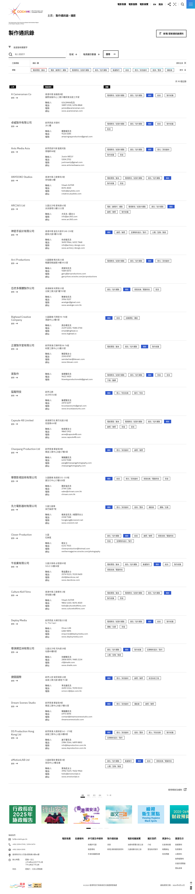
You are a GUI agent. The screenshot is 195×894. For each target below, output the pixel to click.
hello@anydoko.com (71, 191)
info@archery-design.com (73, 245)
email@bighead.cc (70, 330)
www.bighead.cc (69, 333)
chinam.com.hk (68, 494)
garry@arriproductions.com (74, 273)
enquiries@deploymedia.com (75, 634)
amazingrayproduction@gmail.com (77, 136)
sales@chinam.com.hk (72, 491)
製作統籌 (170, 95)
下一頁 (109, 795)
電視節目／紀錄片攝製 (80, 70)
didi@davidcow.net (70, 577)
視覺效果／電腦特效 (142, 289)
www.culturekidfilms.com (73, 608)
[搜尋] (37, 54)
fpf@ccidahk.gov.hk (19, 839)
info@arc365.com (69, 216)
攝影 (34, 63)
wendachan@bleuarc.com (73, 359)
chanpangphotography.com (74, 465)
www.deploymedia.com (72, 636)
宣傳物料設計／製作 (138, 232)
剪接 (121, 155)
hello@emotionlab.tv (71, 773)
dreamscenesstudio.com (73, 719)
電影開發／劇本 (39, 70)
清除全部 (179, 63)
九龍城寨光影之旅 (150, 13)
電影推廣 (121, 4)
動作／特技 (138, 393)
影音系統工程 (154, 678)
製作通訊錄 (135, 17)
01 (83, 795)
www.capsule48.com (71, 437)
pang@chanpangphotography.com (77, 463)
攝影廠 (169, 70)
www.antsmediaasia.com (73, 165)
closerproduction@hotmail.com (76, 548)
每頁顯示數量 (89, 54)
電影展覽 (144, 4)
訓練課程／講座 (132, 318)
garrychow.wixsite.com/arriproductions (79, 276)
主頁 (50, 15)
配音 (109, 129)
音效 (168, 375)
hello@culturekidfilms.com (74, 605)
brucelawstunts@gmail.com (74, 405)
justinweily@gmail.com (72, 162)
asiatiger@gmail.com (71, 302)
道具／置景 (157, 70)
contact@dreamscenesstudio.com (77, 716)
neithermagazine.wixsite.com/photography (81, 551)
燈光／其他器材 (141, 70)
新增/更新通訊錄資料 (173, 33)
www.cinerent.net (70, 523)
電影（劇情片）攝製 (58, 70)
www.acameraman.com (72, 111)
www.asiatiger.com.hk (72, 305)
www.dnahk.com (69, 665)
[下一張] (185, 817)
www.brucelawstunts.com (73, 408)
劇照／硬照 (111, 212)
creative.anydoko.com (71, 193)
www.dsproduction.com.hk (74, 748)
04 (100, 795)
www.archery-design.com (73, 248)
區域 (71, 54)
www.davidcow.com (71, 580)
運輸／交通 (164, 507)
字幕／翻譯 (111, 380)
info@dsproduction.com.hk (74, 745)
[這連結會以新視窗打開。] (22, 814)
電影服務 (133, 4)
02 (88, 795)
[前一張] (10, 817)
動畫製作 (116, 70)
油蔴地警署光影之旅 (151, 8)
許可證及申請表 (137, 13)
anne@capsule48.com (71, 434)
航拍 (127, 70)
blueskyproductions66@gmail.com (77, 379)
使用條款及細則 (175, 789)
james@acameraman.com (73, 108)
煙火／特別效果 (122, 393)
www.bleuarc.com (70, 362)
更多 (13, 98)
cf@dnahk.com (68, 662)
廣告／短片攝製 (101, 70)
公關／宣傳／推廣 (159, 232)
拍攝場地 (134, 8)
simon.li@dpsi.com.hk (72, 691)
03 (94, 795)
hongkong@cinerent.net (72, 520)
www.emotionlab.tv (70, 776)
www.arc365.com (69, 219)
